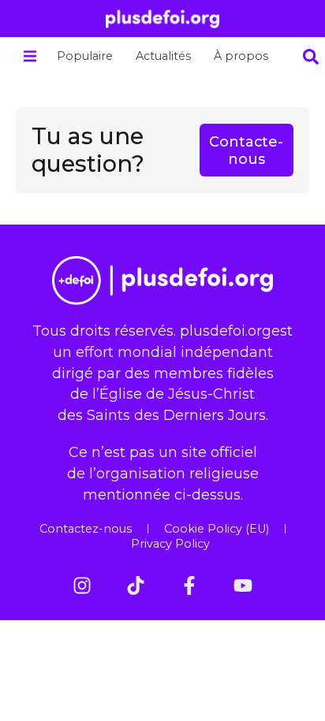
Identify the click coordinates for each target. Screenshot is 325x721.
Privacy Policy (170, 544)
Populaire (85, 56)
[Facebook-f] (189, 585)
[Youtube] (243, 585)
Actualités (163, 56)
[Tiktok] (136, 585)
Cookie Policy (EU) (216, 529)
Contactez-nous (85, 529)
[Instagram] (82, 585)
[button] (29, 56)
